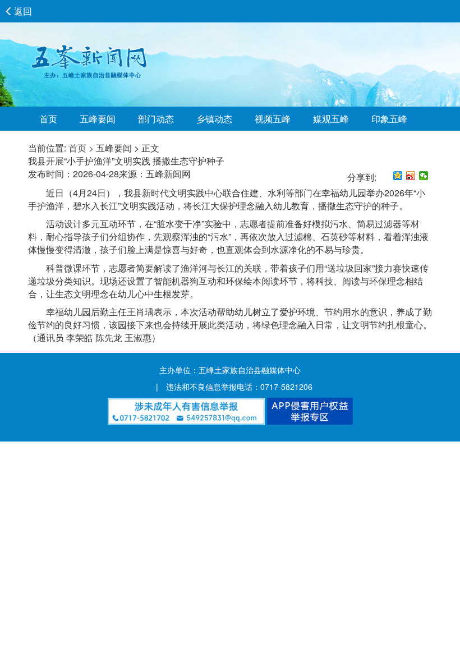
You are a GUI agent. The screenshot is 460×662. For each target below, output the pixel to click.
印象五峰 (389, 118)
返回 (23, 10)
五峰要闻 (98, 118)
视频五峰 (273, 118)
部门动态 (156, 118)
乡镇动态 (214, 118)
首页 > (81, 147)
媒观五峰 (331, 118)
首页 (48, 118)
